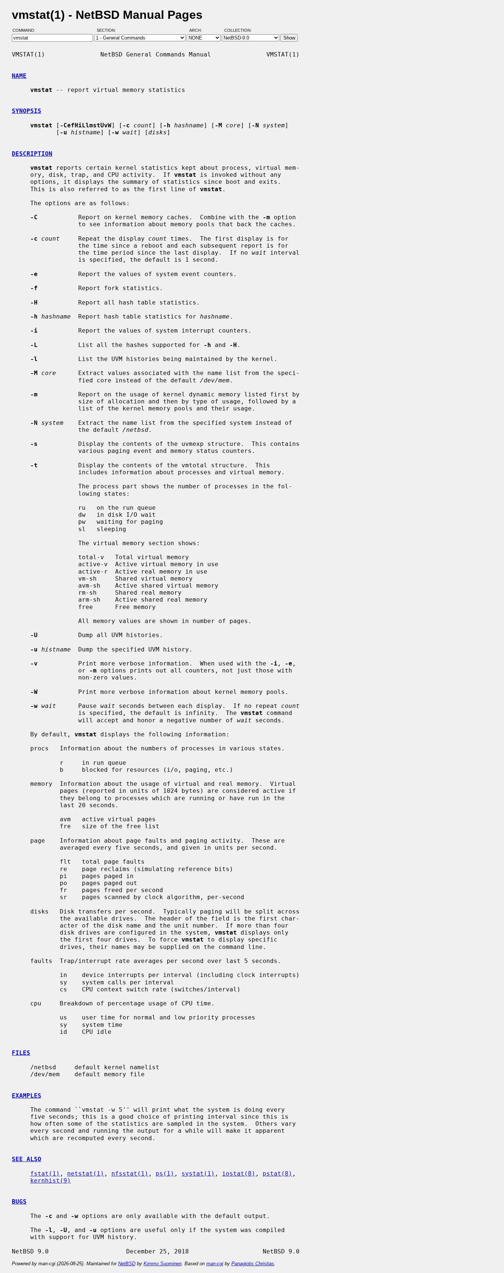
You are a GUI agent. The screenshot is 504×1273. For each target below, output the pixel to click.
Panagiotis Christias (252, 1263)
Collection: (238, 30)
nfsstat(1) (129, 1173)
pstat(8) (277, 1173)
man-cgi (214, 1263)
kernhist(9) (50, 1180)
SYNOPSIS (26, 110)
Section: (108, 30)
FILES (21, 1052)
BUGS (19, 1201)
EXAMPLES (26, 1095)
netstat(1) (85, 1173)
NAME (19, 75)
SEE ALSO (26, 1159)
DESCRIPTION (32, 153)
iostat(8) (238, 1173)
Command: (26, 30)
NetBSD (126, 1263)
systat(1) (198, 1173)
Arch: (198, 30)
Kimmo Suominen (163, 1263)
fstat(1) (45, 1173)
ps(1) (165, 1173)
